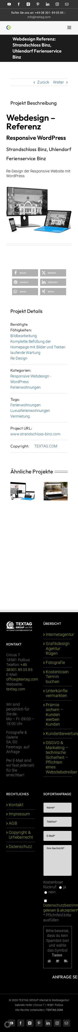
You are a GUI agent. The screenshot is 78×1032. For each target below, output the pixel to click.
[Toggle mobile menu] (69, 27)
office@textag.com (22, 679)
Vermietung (20, 416)
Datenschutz (20, 846)
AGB (13, 823)
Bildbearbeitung (23, 336)
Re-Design (18, 358)
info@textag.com (39, 17)
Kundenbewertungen (58, 733)
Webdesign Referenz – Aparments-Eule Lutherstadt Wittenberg (54, 483)
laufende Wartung (25, 352)
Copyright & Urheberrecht (21, 835)
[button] (25, 272)
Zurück (43, 82)
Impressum (19, 814)
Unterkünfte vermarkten (57, 693)
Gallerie (55, 490)
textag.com (15, 689)
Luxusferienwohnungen (30, 410)
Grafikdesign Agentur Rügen (58, 648)
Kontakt (16, 804)
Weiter (58, 82)
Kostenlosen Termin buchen (57, 677)
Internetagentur (58, 634)
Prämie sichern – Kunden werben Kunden (54, 715)
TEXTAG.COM (46, 446)
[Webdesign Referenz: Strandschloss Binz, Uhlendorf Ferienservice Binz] (39, 188)
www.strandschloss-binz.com (35, 434)
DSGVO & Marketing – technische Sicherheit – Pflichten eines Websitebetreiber (58, 757)
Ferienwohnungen (25, 387)
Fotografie (55, 662)
